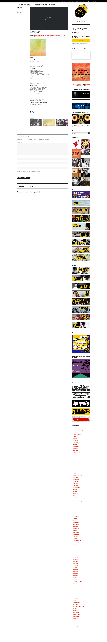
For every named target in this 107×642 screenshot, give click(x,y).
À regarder (89, 1)
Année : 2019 (19, 12)
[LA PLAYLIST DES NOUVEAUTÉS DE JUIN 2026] (76, 153)
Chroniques (64, 1)
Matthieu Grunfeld (60, 35)
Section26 (19, 639)
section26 (20, 7)
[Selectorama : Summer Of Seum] (85, 144)
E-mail (18, 161)
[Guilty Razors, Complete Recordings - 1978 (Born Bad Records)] (76, 181)
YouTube (79, 84)
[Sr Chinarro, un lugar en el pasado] (85, 172)
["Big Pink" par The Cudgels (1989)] (85, 153)
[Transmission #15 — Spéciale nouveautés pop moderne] (49, 122)
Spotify (76, 84)
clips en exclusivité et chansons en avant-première (81, 126)
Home (59, 1)
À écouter (82, 1)
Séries (76, 1)
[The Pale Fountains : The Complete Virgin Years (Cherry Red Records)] (85, 181)
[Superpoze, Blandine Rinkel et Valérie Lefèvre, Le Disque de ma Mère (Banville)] (76, 172)
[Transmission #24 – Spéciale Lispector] (36, 122)
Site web (19, 165)
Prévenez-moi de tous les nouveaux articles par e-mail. (29, 175)
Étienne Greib (47, 35)
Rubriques (71, 1)
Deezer (73, 84)
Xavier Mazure (53, 35)
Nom (18, 156)
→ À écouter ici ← (81, 378)
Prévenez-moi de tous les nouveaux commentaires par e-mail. (31, 171)
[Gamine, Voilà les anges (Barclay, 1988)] (76, 162)
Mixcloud (84, 85)
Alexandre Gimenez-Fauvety (35, 36)
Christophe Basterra (39, 35)
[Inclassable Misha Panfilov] (85, 162)
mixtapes (88, 84)
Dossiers (94, 1)
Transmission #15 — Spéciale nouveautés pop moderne (48, 128)
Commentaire (20, 142)
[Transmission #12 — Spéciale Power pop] (62, 122)
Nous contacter (85, 44)
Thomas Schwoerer (40, 34)
